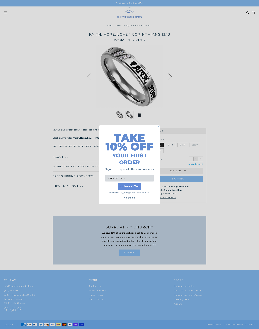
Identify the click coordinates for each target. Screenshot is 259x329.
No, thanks (129, 197)
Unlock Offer (129, 186)
